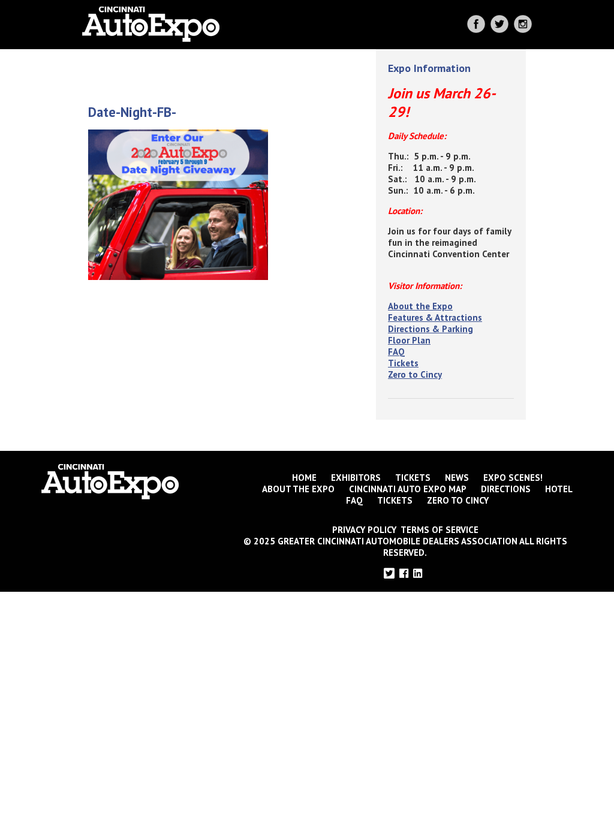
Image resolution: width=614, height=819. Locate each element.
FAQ (396, 351)
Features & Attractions (435, 317)
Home (304, 477)
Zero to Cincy (415, 374)
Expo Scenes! (513, 477)
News (457, 477)
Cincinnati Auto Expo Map (407, 489)
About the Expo (420, 306)
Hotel (559, 489)
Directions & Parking (430, 329)
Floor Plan (409, 340)
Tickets (403, 363)
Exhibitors (356, 477)
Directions (506, 489)
